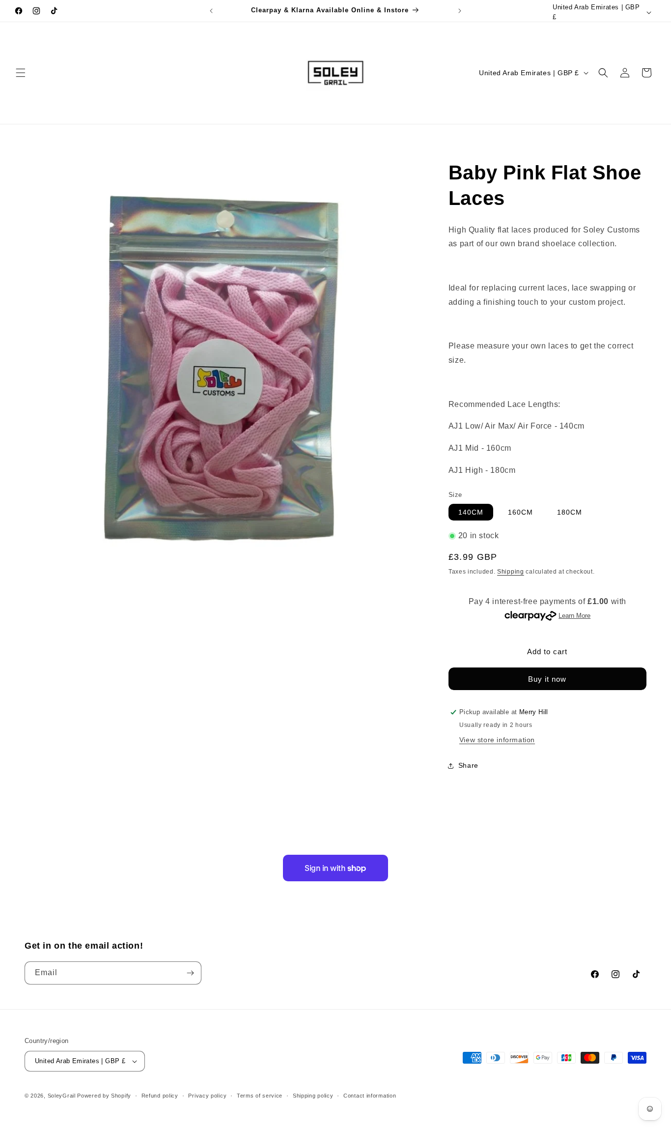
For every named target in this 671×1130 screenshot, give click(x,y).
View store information (497, 740)
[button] (20, 73)
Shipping (510, 571)
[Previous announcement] (211, 10)
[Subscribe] (190, 973)
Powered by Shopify (104, 1096)
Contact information (369, 1096)
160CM (520, 512)
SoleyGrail (62, 1096)
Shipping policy (313, 1096)
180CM (569, 512)
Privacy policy (207, 1096)
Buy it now (547, 679)
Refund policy (159, 1096)
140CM (470, 512)
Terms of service (259, 1096)
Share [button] (468, 765)
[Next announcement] (460, 10)
